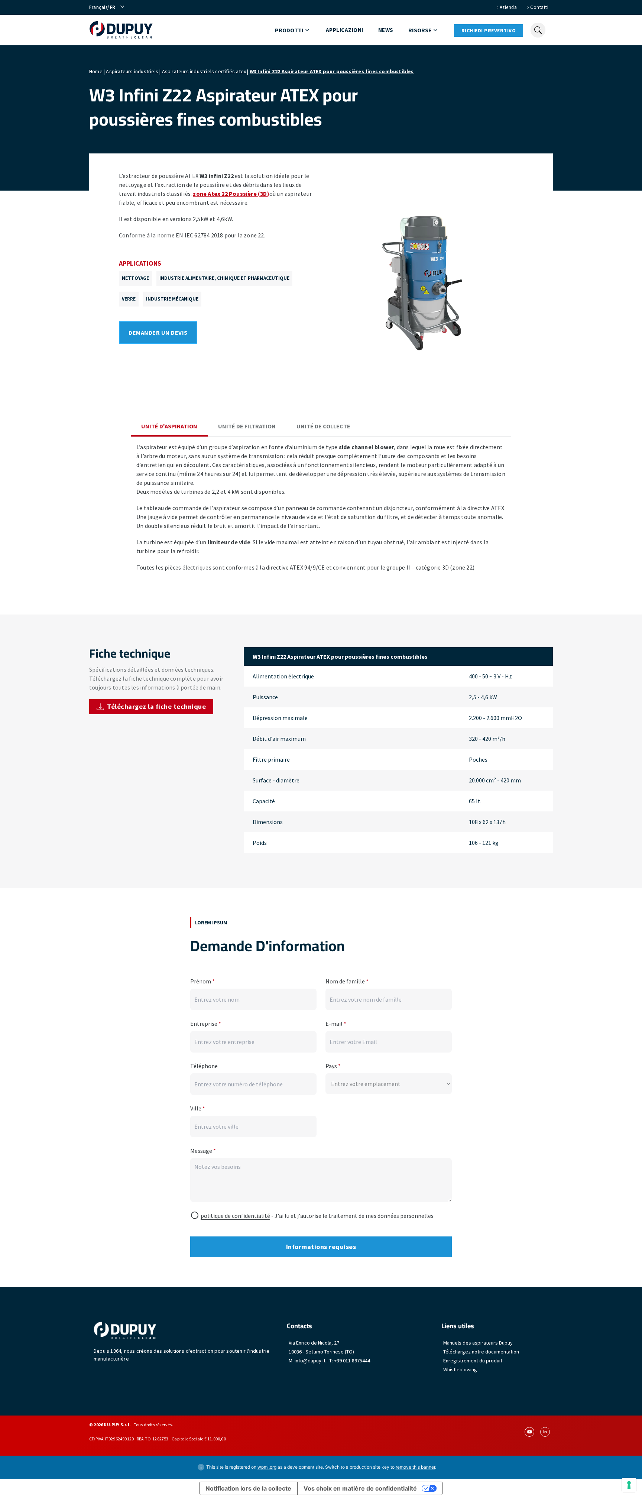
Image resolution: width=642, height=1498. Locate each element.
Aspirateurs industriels (132, 71)
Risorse (420, 30)
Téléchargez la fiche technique (156, 706)
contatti (539, 7)
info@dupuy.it (310, 1360)
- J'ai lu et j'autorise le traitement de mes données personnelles (317, 1215)
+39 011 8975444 (352, 1360)
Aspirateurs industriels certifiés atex (204, 71)
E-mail (335, 1023)
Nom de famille (347, 981)
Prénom (202, 981)
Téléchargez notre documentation (481, 1351)
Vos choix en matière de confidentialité (360, 1488)
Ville (197, 1108)
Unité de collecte (323, 426)
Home (96, 71)
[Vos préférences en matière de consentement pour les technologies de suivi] (629, 1485)
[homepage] (121, 30)
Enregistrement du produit (472, 1360)
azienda (508, 7)
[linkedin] (545, 1432)
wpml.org (266, 1467)
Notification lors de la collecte (248, 1488)
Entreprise (205, 1023)
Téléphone (204, 1066)
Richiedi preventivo (488, 30)
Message (203, 1150)
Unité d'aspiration (169, 426)
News (385, 29)
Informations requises (321, 1246)
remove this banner (415, 1467)
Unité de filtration (247, 426)
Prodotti (289, 30)
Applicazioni (344, 29)
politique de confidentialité (235, 1215)
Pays (333, 1066)
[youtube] (529, 1432)
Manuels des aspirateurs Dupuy (478, 1342)
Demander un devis (158, 332)
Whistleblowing (460, 1369)
